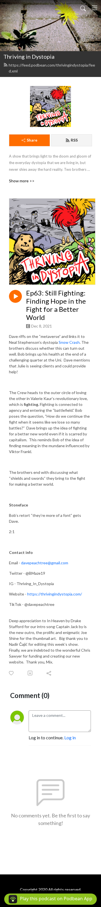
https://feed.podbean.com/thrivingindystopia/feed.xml (52, 68)
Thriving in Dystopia (28, 56)
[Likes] (11, 673)
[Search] (83, 7)
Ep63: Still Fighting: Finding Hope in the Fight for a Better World (56, 305)
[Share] (49, 673)
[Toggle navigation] (94, 8)
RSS (74, 140)
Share (32, 140)
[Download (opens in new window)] (30, 673)
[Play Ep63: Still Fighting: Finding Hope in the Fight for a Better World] (15, 296)
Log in (70, 737)
